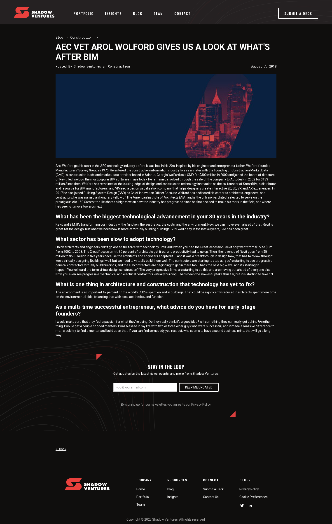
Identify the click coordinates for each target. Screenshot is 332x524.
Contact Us (211, 497)
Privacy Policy (200, 404)
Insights (113, 13)
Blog (138, 13)
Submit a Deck (213, 489)
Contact (182, 13)
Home (140, 489)
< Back (61, 449)
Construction (81, 37)
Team (158, 13)
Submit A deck (298, 13)
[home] (34, 12)
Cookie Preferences (253, 497)
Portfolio (84, 13)
